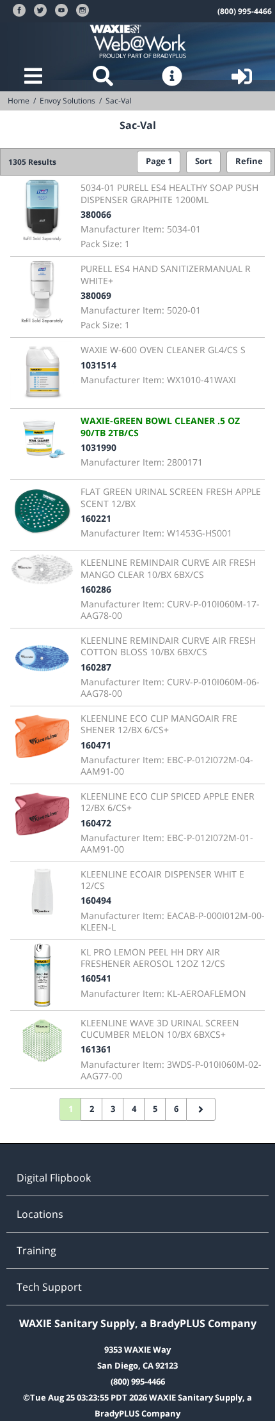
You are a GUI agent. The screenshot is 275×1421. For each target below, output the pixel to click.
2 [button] (92, 1109)
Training (36, 1250)
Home (18, 100)
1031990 (98, 447)
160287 (96, 667)
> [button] (201, 1109)
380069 (96, 295)
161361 (96, 1049)
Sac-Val (119, 100)
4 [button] (134, 1109)
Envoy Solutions (67, 100)
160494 (96, 900)
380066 (96, 214)
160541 (96, 978)
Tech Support (49, 1287)
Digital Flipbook (54, 1178)
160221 (96, 518)
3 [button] (113, 1109)
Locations (40, 1214)
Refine (249, 161)
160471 (96, 745)
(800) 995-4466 (244, 11)
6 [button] (176, 1109)
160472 (96, 823)
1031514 (98, 365)
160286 (96, 589)
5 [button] (155, 1109)
